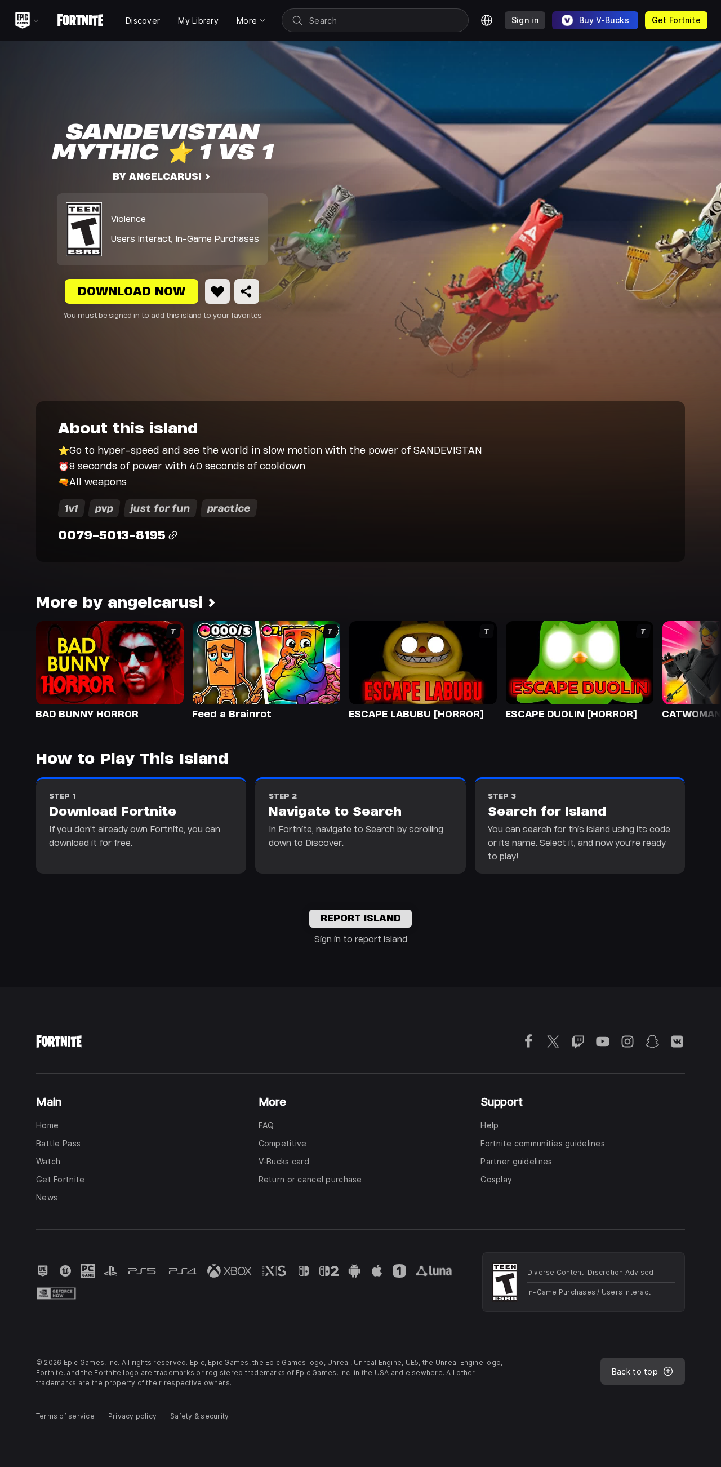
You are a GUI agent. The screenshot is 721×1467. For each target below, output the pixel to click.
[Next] (690, 669)
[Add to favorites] (217, 291)
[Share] (246, 291)
